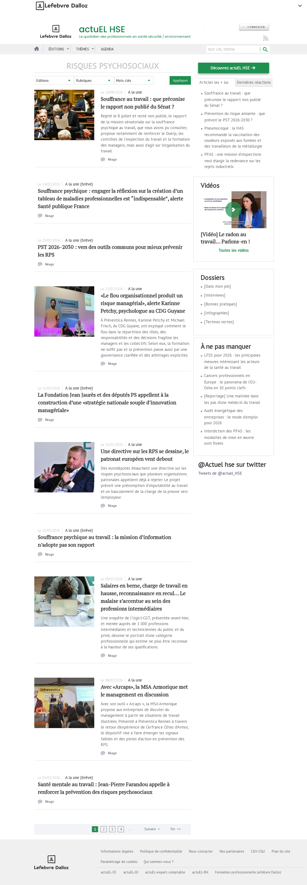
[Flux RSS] (266, 39)
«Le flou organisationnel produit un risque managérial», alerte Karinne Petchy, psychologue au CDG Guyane (143, 303)
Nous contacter (201, 851)
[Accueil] (119, 30)
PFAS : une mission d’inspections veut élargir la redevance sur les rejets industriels (232, 160)
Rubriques (84, 80)
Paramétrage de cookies (119, 861)
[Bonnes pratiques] (220, 304)
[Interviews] (214, 295)
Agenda (107, 49)
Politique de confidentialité (161, 851)
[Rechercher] (265, 49)
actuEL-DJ (130, 872)
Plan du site (281, 851)
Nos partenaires (232, 851)
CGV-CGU (258, 851)
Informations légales (117, 851)
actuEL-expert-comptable (165, 872)
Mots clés (123, 80)
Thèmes (82, 49)
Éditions (56, 49)
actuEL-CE (108, 872)
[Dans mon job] (217, 286)
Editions (42, 80)
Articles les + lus (216, 82)
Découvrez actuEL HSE (230, 68)
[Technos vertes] (219, 321)
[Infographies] (216, 313)
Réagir (112, 159)
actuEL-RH (200, 872)
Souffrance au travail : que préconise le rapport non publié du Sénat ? (232, 99)
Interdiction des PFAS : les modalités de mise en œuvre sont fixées (229, 437)
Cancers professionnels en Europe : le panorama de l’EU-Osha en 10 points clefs (230, 381)
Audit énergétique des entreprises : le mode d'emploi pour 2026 (231, 416)
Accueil (36, 49)
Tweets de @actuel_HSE (220, 473)
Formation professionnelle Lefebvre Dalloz (248, 872)
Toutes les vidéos (233, 250)
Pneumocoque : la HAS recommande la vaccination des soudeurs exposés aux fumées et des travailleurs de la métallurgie (233, 137)
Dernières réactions (254, 82)
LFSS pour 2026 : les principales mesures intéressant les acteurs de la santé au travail (232, 361)
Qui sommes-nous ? (159, 861)
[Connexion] (254, 27)
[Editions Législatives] (52, 862)
